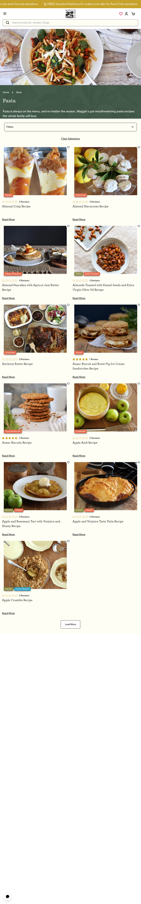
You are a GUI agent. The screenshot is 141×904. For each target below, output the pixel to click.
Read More (8, 219)
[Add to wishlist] (68, 147)
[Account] (126, 14)
